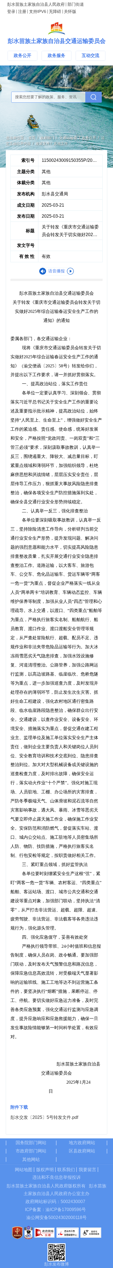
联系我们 (66, 1169)
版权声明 (45, 1169)
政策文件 (42, 143)
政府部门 (47, 138)
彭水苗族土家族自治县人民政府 (36, 4)
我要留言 (87, 1169)
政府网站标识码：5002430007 (55, 1201)
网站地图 (23, 1169)
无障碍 (55, 11)
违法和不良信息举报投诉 (56, 1177)
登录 (11, 11)
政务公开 (22, 55)
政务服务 (56, 55)
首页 (31, 138)
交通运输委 (68, 138)
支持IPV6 (37, 11)
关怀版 (70, 11)
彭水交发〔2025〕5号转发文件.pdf (44, 1117)
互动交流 (90, 55)
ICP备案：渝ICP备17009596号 (55, 1209)
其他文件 (60, 143)
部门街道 (75, 4)
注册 (22, 11)
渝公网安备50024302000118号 (56, 1217)
